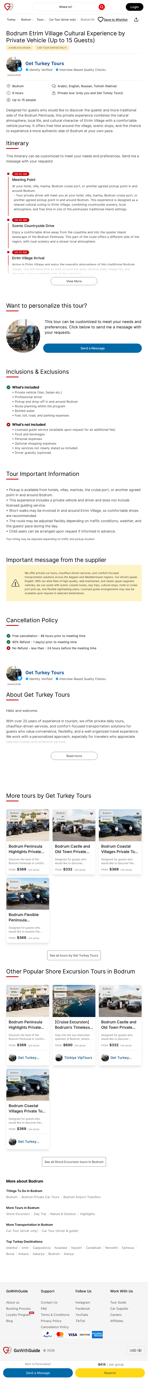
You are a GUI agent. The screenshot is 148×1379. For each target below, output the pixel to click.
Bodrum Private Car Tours (40, 1197)
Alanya (69, 1254)
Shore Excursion (18, 1214)
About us (12, 1302)
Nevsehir (111, 1248)
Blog (9, 1321)
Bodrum (26, 19)
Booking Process (18, 1308)
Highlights (87, 1214)
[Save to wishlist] (45, 814)
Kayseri (76, 1248)
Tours (40, 19)
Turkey (11, 19)
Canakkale (93, 1248)
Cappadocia (41, 1248)
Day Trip (40, 1214)
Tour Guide (118, 1302)
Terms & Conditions (55, 1315)
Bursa (10, 1254)
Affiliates (116, 1321)
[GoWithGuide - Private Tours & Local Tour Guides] (14, 64)
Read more (74, 756)
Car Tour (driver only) (62, 19)
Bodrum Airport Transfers (82, 1197)
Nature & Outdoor (63, 1214)
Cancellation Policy (55, 1327)
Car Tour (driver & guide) (60, 1231)
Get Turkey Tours (44, 63)
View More (74, 281)
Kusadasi (61, 1248)
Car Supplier (119, 1308)
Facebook (83, 1308)
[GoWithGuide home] (9, 7)
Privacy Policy (51, 1321)
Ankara (23, 1254)
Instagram (83, 1302)
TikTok (80, 1321)
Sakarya (38, 1254)
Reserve (110, 1373)
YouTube (82, 1315)
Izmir (25, 1248)
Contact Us (49, 1302)
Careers (116, 1315)
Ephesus (128, 1248)
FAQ (44, 1308)
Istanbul (12, 1248)
